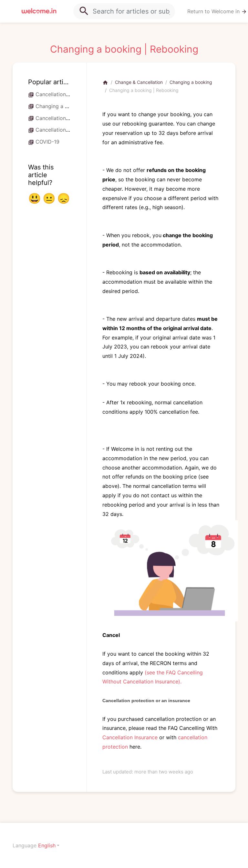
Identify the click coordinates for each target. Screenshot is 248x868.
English (47, 845)
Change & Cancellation (139, 82)
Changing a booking (191, 82)
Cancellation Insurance (130, 737)
